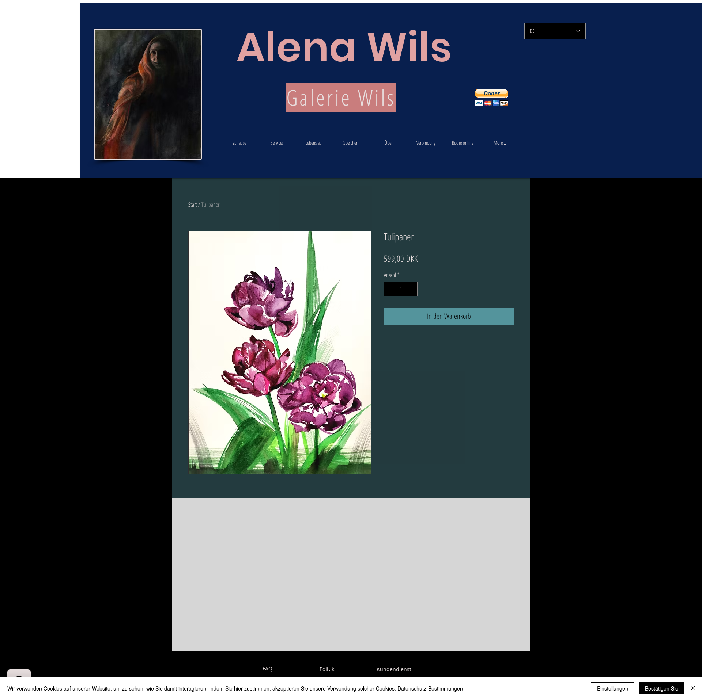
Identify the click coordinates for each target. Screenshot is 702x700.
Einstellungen (612, 688)
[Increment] (411, 289)
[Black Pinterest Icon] (451, 668)
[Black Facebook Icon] (438, 668)
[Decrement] (390, 289)
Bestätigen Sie (661, 688)
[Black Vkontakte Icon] (425, 668)
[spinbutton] (400, 289)
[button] (491, 97)
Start (192, 204)
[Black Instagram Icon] (464, 668)
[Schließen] (693, 688)
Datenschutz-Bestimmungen (430, 688)
